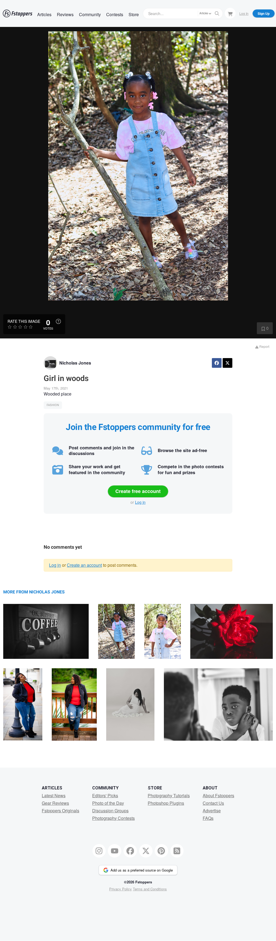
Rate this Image (24, 321)
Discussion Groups (110, 810)
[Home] (17, 13)
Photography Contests (113, 818)
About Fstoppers (218, 795)
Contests (114, 14)
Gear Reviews (55, 803)
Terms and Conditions (150, 888)
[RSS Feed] (177, 851)
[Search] (217, 13)
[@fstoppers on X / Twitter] (146, 851)
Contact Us (213, 803)
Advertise (212, 810)
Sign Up (264, 13)
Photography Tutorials (169, 795)
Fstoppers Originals (60, 810)
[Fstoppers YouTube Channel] (114, 851)
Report (263, 346)
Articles (44, 14)
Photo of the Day (108, 803)
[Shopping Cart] (230, 13)
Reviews (65, 14)
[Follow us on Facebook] (130, 851)
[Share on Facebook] (217, 363)
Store (134, 14)
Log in (140, 502)
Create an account (84, 565)
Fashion (53, 405)
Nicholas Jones (75, 363)
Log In (244, 13)
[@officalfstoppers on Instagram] (99, 851)
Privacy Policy (120, 888)
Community (90, 14)
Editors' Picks (105, 795)
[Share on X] (227, 363)
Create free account (138, 491)
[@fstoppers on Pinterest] (161, 851)
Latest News (53, 795)
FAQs (208, 818)
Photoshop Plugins (166, 803)
